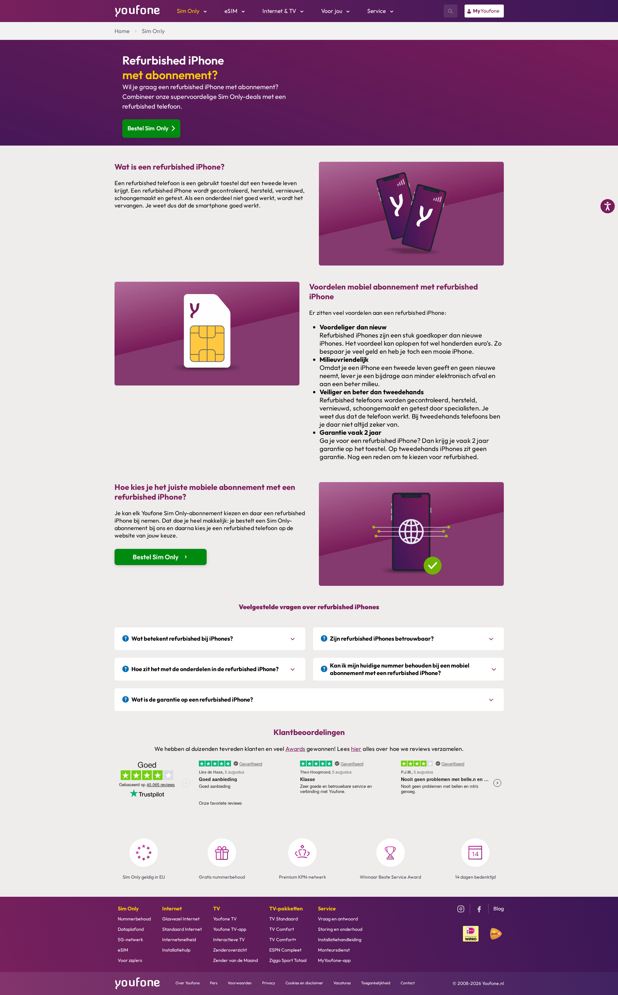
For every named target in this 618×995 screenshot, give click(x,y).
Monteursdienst (334, 950)
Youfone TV (225, 919)
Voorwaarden (240, 982)
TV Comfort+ (283, 939)
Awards (295, 748)
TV (216, 908)
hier (356, 748)
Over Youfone (188, 982)
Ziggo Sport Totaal (288, 960)
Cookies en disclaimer (304, 982)
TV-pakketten (286, 908)
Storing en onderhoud (340, 929)
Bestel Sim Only (148, 128)
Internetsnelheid (179, 939)
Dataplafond (131, 929)
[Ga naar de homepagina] (138, 10)
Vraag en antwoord (338, 919)
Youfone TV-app (229, 929)
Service (327, 908)
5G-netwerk (130, 939)
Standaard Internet (182, 929)
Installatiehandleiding (339, 939)
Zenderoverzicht (230, 950)
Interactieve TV (229, 939)
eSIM (123, 950)
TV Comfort (281, 929)
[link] (484, 11)
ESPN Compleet (285, 950)
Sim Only (153, 31)
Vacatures (342, 982)
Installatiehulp (176, 950)
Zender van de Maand (235, 960)
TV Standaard (283, 919)
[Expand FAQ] (293, 639)
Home (122, 31)
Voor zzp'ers (130, 960)
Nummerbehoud (134, 919)
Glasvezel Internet (181, 919)
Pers (213, 982)
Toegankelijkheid (375, 982)
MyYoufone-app (334, 960)
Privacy (268, 982)
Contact (408, 982)
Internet (172, 908)
